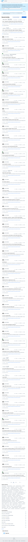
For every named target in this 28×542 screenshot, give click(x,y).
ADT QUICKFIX (12, 508)
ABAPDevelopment (20, 502)
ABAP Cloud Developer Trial (4, 495)
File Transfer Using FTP (6, 181)
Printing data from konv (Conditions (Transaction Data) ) (10, 351)
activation (12, 506)
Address (10, 507)
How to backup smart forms (6, 421)
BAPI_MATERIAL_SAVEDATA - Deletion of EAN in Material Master (12, 217)
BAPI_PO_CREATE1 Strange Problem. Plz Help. (9, 128)
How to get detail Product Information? (8, 155)
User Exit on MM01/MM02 (6, 315)
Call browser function (5, 190)
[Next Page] (21, 482)
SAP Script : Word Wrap (5, 66)
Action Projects (8, 506)
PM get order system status (6, 172)
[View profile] (4, 19)
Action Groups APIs (4, 506)
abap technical (13, 501)
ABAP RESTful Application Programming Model (6, 501)
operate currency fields (5, 137)
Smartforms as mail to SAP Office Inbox (8, 306)
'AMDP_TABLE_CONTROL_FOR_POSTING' (14, 489)
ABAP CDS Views (14, 494)
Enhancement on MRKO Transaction (7, 412)
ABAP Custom (9, 495)
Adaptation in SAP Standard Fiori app (17, 506)
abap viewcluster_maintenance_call (5, 502)
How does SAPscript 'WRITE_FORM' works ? (9, 57)
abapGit (24, 502)
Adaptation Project (3, 507)
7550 (11, 482)
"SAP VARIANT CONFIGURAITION (14, 488)
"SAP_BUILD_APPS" (20, 488)
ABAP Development (18, 495)
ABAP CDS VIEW (9, 494)
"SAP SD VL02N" (8, 488)
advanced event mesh (17, 508)
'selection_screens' (21, 489)
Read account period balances (7, 466)
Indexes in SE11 (4, 75)
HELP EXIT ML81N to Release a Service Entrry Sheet (10, 119)
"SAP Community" (3, 488)
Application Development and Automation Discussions (17, 32)
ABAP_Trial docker (15, 502)
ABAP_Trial (11, 502)
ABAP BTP (3, 494)
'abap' (8, 489)
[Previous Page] (6, 482)
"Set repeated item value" (4, 489)
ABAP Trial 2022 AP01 (21, 501)
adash (7, 507)
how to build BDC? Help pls (6, 164)
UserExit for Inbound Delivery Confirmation (9, 84)
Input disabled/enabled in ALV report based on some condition (12, 430)
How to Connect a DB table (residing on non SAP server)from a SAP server (13, 448)
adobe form (20, 507)
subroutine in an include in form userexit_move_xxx (10, 208)
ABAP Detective (13, 495)
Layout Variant (4, 377)
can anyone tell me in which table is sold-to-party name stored (11, 235)
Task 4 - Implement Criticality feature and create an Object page (12, 21)
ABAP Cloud (22, 494)
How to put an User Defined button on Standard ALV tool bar (11, 288)
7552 (16, 482)
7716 (19, 482)
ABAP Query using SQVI (6, 333)
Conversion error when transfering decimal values (10, 146)
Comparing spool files (5, 342)
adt (2, 508)
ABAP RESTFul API (17, 500)
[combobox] (14, 8)
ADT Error (9, 508)
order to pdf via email (5, 226)
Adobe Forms (23, 507)
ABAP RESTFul (13, 500)
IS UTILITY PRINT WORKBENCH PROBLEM (9, 324)
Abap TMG (17, 501)
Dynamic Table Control (5, 457)
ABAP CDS (6, 494)
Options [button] (24, 11)
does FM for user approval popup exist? (8, 253)
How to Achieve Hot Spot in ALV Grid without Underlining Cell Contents (13, 475)
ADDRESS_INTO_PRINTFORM (15, 507)
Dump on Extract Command (6, 439)
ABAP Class (18, 494)
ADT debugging (5, 508)
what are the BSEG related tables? (7, 297)
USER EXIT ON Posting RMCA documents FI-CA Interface (11, 199)
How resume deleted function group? (8, 368)
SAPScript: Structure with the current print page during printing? (12, 244)
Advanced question (22, 508)
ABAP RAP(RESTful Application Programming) (6, 500)
